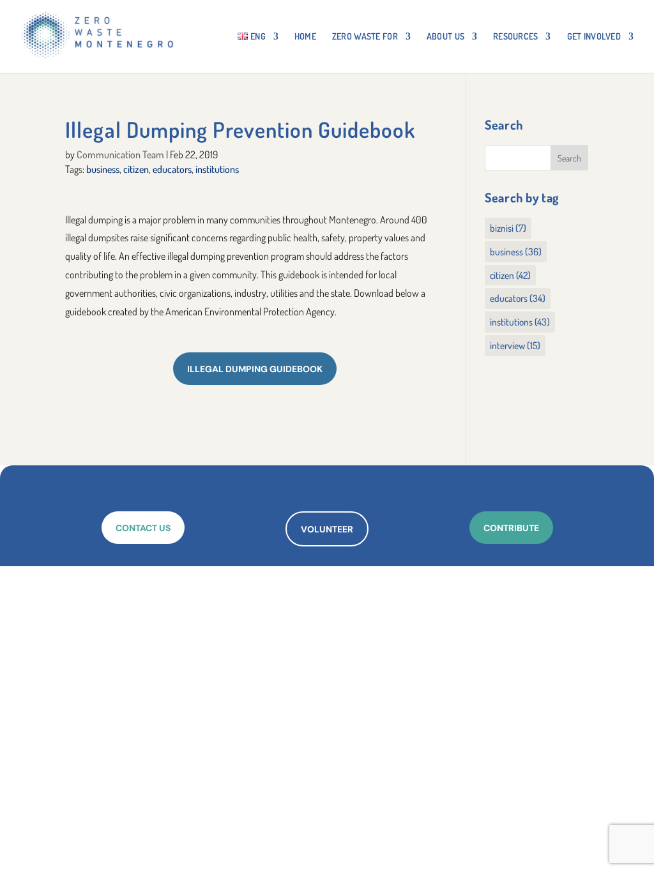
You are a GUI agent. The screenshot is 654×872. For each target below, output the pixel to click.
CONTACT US (143, 528)
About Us (445, 36)
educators (172, 169)
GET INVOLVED (594, 36)
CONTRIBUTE (511, 528)
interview (515, 345)
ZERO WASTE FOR (365, 36)
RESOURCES (515, 36)
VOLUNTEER (327, 529)
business (102, 169)
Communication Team (120, 154)
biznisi (508, 228)
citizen (136, 169)
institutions (217, 169)
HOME (305, 36)
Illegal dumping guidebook (255, 369)
